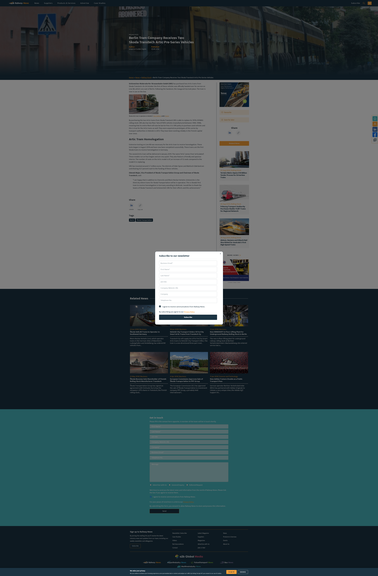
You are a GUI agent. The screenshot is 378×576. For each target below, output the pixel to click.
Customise (243, 572)
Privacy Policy (189, 311)
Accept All (231, 572)
